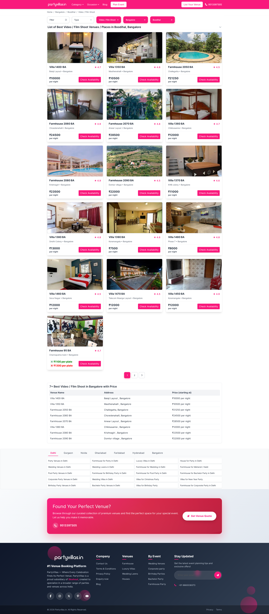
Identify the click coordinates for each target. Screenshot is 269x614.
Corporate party (156, 568)
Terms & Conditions (106, 568)
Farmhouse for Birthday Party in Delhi (109, 473)
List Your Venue (192, 4)
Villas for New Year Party (191, 479)
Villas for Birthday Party (147, 485)
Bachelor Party (155, 579)
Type (76, 20)
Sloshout (73, 579)
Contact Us (101, 563)
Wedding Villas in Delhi (102, 479)
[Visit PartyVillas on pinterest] (77, 596)
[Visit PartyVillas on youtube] (87, 596)
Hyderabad (138, 452)
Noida (84, 452)
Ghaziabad (100, 452)
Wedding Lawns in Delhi (103, 467)
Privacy (209, 609)
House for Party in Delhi (191, 461)
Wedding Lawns (130, 573)
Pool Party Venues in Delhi (60, 473)
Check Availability (89, 79)
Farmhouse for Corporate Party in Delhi (198, 485)
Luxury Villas (128, 568)
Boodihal (71, 12)
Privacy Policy (103, 573)
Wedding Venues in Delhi (59, 467)
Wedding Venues (156, 563)
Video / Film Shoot (86, 12)
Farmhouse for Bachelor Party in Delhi (197, 473)
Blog (105, 4)
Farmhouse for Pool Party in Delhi (151, 473)
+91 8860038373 (187, 585)
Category (77, 4)
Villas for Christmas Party (147, 479)
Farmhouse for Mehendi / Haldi (194, 467)
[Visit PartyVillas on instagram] (59, 596)
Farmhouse (128, 563)
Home (49, 12)
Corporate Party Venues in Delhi (62, 479)
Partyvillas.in (61, 609)
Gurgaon (68, 452)
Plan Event (118, 4)
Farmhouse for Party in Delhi (105, 461)
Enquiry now (102, 579)
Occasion (92, 4)
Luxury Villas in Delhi (145, 461)
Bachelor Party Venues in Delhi (106, 485)
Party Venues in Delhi (57, 461)
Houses (126, 579)
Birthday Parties (156, 573)
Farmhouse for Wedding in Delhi (150, 467)
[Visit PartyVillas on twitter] (68, 596)
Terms (219, 609)
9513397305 (215, 4)
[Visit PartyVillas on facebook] (50, 596)
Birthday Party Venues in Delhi (62, 485)
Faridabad (119, 452)
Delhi (53, 452)
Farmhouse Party (157, 584)
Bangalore (60, 12)
